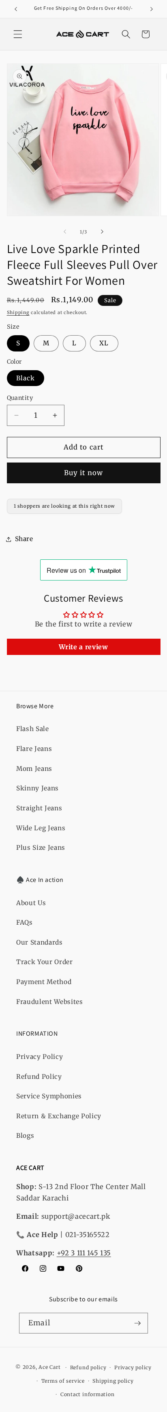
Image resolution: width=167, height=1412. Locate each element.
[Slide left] (65, 232)
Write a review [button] (83, 647)
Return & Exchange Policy (58, 1116)
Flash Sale (32, 729)
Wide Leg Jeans (40, 828)
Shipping (18, 312)
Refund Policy (39, 1076)
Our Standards (39, 942)
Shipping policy (113, 1381)
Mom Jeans (34, 769)
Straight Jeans (39, 808)
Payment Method (43, 982)
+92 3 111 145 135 (84, 1253)
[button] (18, 34)
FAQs (24, 922)
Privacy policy (133, 1367)
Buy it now (83, 473)
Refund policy (88, 1367)
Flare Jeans (34, 749)
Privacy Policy (39, 1057)
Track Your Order (44, 962)
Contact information (87, 1394)
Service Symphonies (49, 1096)
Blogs (25, 1135)
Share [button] (24, 539)
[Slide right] (102, 232)
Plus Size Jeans (40, 847)
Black (25, 378)
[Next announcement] (152, 9)
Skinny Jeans (37, 788)
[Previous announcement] (16, 9)
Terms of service (63, 1381)
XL (104, 343)
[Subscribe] (137, 1323)
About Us (31, 903)
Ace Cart (50, 1367)
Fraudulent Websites (49, 1002)
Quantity (20, 398)
